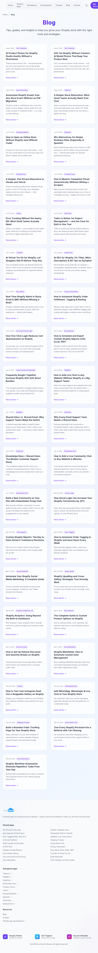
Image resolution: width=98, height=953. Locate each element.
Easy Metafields (9, 860)
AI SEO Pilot (7, 847)
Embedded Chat (9, 884)
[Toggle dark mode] (86, 5)
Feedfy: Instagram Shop (59, 830)
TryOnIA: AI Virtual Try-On (60, 853)
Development (46, 5)
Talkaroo (6, 873)
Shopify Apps (20, 5)
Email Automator (56, 857)
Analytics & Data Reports (12, 850)
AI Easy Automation (57, 847)
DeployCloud (8, 904)
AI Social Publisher (10, 840)
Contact (77, 5)
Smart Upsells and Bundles (13, 843)
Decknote (7, 900)
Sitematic (6, 897)
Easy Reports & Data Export (13, 833)
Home (10, 5)
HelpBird (6, 877)
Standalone (32, 5)
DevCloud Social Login (12, 830)
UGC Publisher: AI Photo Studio (62, 860)
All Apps (6, 918)
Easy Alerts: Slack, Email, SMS (62, 850)
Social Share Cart (57, 843)
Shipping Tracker (57, 840)
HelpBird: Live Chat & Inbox (61, 837)
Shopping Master (9, 894)
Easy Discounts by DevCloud (14, 857)
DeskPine (6, 880)
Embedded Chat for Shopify (61, 833)
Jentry (5, 890)
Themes (58, 5)
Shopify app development (13, 921)
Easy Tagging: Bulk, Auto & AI (14, 837)
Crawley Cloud (8, 887)
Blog (68, 5)
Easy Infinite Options (11, 853)
